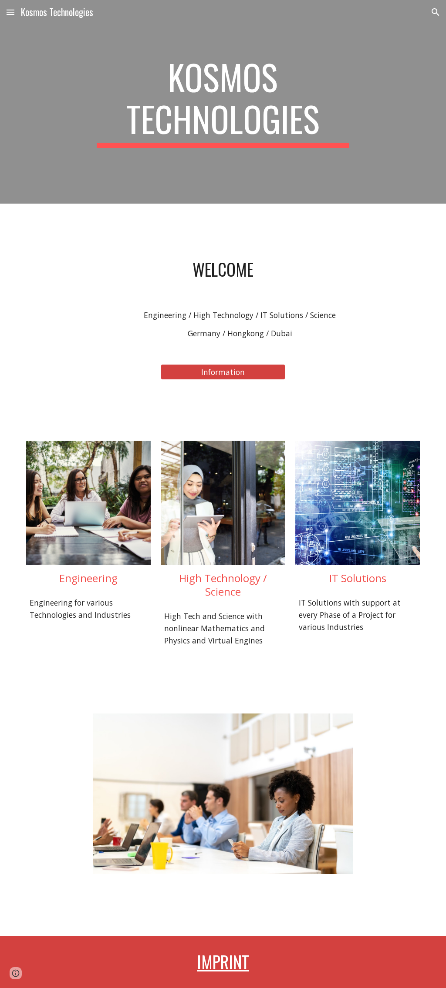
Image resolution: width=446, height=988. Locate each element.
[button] (10, 12)
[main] (222, 101)
